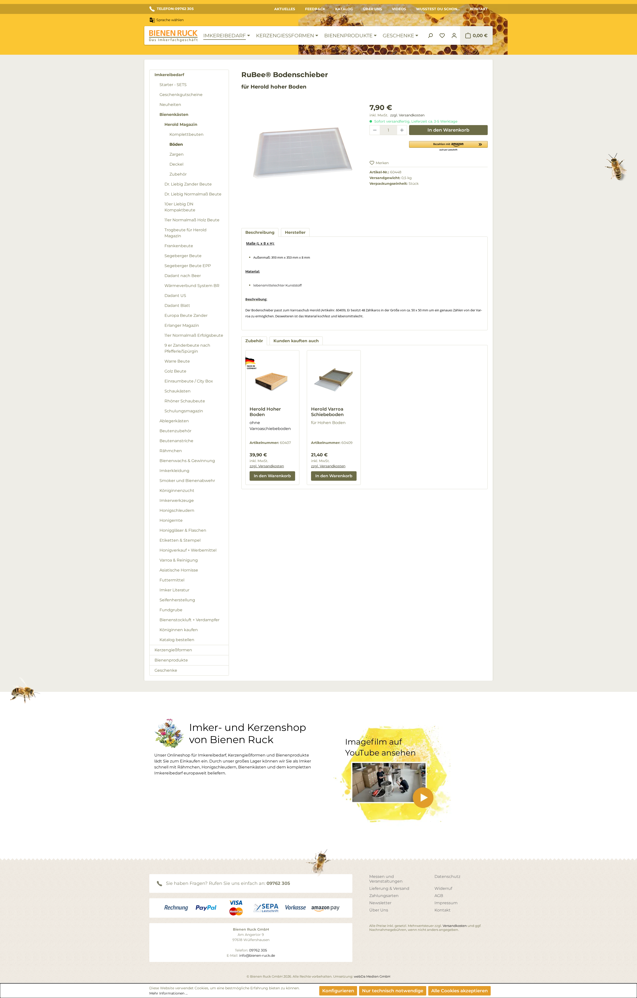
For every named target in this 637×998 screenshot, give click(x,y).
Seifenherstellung (177, 600)
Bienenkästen (173, 114)
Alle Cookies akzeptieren (459, 991)
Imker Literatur (174, 590)
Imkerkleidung (174, 470)
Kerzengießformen (173, 650)
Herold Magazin (180, 124)
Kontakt (479, 9)
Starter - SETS (173, 84)
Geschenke (166, 670)
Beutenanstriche (176, 440)
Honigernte (171, 520)
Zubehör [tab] (254, 340)
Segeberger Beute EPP (187, 265)
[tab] (259, 232)
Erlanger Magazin (181, 325)
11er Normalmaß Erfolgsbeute (193, 335)
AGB (438, 895)
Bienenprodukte (171, 660)
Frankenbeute (178, 245)
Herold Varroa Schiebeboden (327, 411)
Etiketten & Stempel (180, 540)
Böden (176, 144)
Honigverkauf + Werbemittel (187, 550)
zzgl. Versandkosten (407, 115)
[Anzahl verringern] (375, 130)
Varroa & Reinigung (178, 560)
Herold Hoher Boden (265, 411)
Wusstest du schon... (438, 9)
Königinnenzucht (176, 490)
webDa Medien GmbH (372, 976)
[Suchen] (430, 36)
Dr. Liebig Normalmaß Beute (192, 194)
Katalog (344, 9)
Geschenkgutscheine (181, 94)
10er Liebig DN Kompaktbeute (179, 207)
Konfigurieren (338, 991)
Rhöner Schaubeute (184, 401)
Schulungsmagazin (183, 411)
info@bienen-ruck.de (257, 955)
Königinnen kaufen (178, 629)
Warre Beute (177, 361)
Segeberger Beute (183, 255)
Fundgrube (170, 610)
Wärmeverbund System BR (191, 285)
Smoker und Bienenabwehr (187, 480)
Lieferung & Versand (389, 888)
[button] (448, 145)
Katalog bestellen (176, 639)
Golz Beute (175, 371)
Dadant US (175, 295)
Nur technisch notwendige (392, 991)
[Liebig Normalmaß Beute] (300, 156)
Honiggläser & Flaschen (182, 530)
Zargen (176, 154)
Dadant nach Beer (182, 275)
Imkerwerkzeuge (176, 500)
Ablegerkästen (174, 421)
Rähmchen (170, 450)
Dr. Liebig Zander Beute (188, 184)
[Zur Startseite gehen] (173, 36)
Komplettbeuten (186, 134)
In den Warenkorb (448, 130)
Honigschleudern (176, 510)
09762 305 (278, 883)
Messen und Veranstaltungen (386, 879)
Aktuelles (284, 9)
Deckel (176, 164)
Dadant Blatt (177, 305)
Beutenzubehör (175, 430)
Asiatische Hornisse (178, 570)
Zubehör (178, 174)
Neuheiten (170, 104)
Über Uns (372, 9)
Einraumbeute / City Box (188, 381)
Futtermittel (171, 580)
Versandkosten (455, 926)
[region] (300, 160)
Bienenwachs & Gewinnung (187, 460)
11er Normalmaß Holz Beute (191, 220)
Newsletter (380, 903)
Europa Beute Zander (186, 315)
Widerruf (443, 888)
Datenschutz (447, 876)
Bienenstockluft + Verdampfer (189, 620)
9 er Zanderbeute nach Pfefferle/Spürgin (187, 348)
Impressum (446, 903)
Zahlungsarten (384, 895)
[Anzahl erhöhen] (402, 130)
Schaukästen (177, 391)
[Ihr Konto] (454, 35)
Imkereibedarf (169, 74)
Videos (399, 9)
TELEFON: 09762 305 (175, 8)
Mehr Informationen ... (168, 993)
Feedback (315, 9)
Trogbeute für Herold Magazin (185, 233)
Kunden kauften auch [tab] (296, 340)
